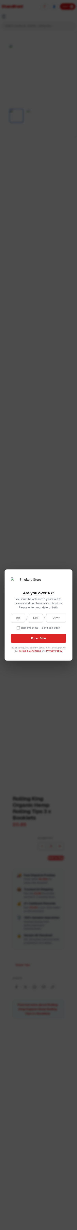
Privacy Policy (54, 650)
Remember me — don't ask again (40, 627)
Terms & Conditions (30, 650)
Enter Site (38, 638)
